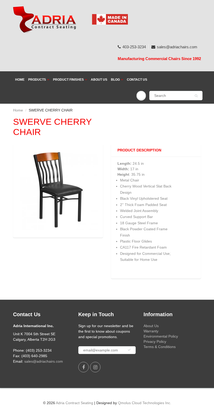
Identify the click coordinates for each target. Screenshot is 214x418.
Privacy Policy (155, 341)
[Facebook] (83, 367)
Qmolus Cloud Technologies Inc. (144, 403)
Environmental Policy (161, 336)
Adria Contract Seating (74, 403)
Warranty (151, 331)
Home (20, 79)
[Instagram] (95, 367)
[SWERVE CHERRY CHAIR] (58, 190)
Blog (115, 79)
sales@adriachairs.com (177, 47)
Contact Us (137, 79)
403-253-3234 (134, 47)
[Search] (196, 96)
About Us (99, 79)
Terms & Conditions (160, 347)
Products (37, 79)
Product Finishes (68, 79)
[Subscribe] (129, 350)
